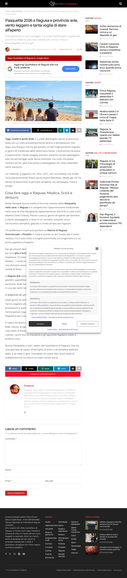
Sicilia (73, 539)
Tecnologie (76, 546)
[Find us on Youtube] (24, 554)
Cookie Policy (52, 329)
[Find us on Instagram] (15, 554)
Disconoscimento (104, 570)
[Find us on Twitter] (10, 553)
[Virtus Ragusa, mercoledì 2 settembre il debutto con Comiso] (91, 93)
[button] (97, 248)
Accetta (40, 324)
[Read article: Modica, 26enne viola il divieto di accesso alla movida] (91, 537)
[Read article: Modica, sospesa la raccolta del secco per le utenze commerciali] (91, 525)
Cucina (48, 551)
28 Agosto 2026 (107, 176)
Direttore (16, 49)
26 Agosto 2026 (107, 209)
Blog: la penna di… (49, 533)
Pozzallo (61, 547)
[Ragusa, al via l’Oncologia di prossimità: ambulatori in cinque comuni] (91, 164)
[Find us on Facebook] (5, 554)
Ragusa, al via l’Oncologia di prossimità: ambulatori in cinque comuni (108, 167)
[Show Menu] (6, 3)
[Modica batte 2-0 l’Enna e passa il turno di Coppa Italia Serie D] (91, 114)
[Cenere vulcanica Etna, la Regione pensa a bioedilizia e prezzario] (91, 46)
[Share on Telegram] (67, 130)
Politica (61, 544)
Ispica (60, 525)
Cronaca (48, 547)
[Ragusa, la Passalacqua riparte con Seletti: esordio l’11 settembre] (91, 132)
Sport (73, 542)
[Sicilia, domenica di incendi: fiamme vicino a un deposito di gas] (91, 29)
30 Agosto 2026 (107, 39)
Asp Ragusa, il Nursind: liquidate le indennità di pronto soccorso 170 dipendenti (111, 220)
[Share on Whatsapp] (61, 130)
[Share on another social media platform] (79, 130)
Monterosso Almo (63, 539)
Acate (47, 522)
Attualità (49, 529)
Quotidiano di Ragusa (19, 570)
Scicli (73, 535)
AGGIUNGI (71, 69)
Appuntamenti (16, 11)
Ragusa (61, 551)
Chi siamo (118, 570)
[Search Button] (120, 3)
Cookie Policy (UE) (63, 570)
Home (7, 11)
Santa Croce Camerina (75, 529)
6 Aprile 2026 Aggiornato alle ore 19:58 (41, 49)
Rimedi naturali (61, 555)
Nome (8, 470)
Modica (61, 534)
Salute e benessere (75, 523)
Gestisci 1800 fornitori (39, 317)
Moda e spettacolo (62, 530)
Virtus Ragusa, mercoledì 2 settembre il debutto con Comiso (108, 96)
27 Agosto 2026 (107, 56)
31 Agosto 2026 (106, 106)
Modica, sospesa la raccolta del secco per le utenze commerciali (110, 524)
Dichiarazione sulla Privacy (69, 329)
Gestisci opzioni (87, 324)
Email (8, 481)
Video (73, 549)
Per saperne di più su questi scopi (60, 317)
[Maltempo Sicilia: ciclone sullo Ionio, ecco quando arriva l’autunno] (91, 64)
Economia (49, 557)
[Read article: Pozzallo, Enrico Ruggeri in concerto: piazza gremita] (91, 550)
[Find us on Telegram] (19, 554)
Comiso (48, 544)
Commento (11, 439)
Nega (64, 324)
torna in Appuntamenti (43, 374)
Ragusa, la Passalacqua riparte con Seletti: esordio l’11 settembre (110, 135)
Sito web (49, 481)
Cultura (48, 554)
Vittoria (74, 553)
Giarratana (62, 522)
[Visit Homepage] (63, 3)
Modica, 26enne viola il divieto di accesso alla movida (109, 537)
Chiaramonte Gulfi (51, 539)
